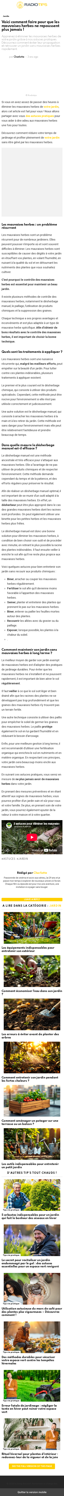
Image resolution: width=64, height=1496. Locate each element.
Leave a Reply (32, 899)
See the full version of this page (32, 1466)
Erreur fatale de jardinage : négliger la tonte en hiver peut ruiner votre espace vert (29, 1409)
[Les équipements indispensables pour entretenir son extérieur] (32, 928)
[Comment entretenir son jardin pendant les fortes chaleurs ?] (32, 1058)
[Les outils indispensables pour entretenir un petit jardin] (32, 1144)
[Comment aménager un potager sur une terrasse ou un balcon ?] (32, 1101)
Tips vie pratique (11, 1210)
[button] (4, 5)
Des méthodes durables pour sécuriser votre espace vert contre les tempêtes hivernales (28, 1360)
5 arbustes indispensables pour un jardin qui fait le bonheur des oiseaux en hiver (30, 1216)
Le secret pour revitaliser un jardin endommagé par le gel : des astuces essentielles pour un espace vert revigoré (30, 1263)
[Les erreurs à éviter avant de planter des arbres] (32, 1015)
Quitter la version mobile (32, 1492)
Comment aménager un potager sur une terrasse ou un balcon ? (30, 1122)
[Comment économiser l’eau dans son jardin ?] (32, 971)
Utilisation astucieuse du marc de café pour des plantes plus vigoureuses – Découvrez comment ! (32, 1311)
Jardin (23, 859)
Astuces (9, 859)
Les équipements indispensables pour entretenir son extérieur (28, 949)
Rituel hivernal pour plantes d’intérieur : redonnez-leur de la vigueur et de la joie (30, 1456)
